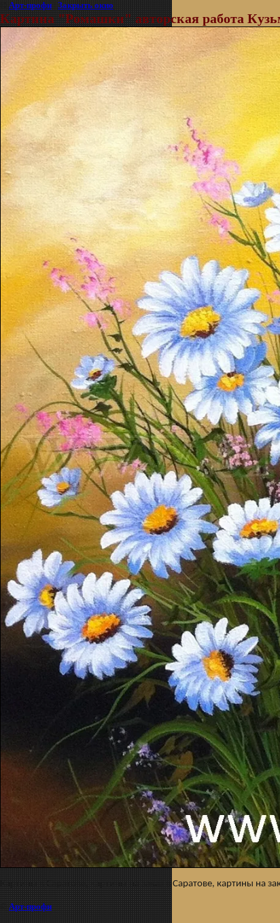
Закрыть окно (85, 5)
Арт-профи (30, 5)
